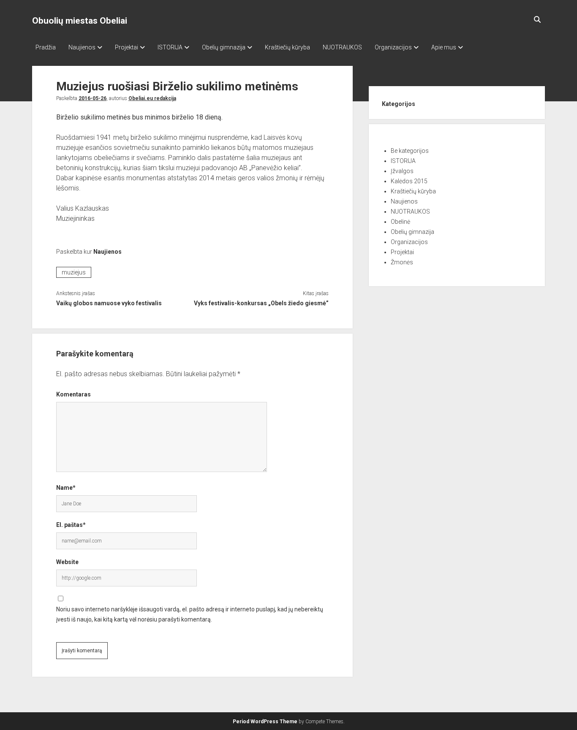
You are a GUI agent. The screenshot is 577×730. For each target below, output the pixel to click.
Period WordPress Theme (265, 722)
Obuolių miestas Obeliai (79, 21)
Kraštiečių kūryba (287, 47)
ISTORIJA (170, 47)
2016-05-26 (92, 98)
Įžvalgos (402, 171)
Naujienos (81, 47)
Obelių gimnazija (223, 47)
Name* (66, 487)
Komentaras (73, 394)
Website (67, 562)
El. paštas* (71, 524)
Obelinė (400, 221)
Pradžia (45, 47)
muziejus (74, 272)
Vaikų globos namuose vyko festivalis (109, 303)
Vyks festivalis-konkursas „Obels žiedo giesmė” (261, 303)
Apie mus (443, 47)
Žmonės (402, 262)
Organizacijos (393, 47)
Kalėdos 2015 (409, 181)
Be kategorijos (410, 150)
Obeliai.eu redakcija (152, 98)
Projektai (126, 47)
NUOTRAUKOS (342, 47)
